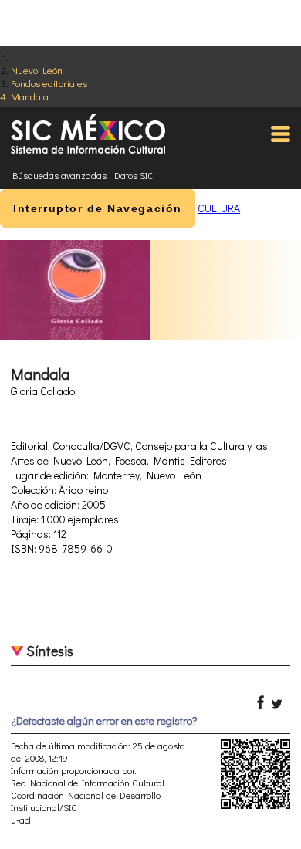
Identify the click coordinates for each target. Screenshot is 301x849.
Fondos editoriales (49, 83)
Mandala (30, 96)
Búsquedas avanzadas (59, 175)
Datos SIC (134, 175)
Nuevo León (37, 69)
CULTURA (219, 208)
